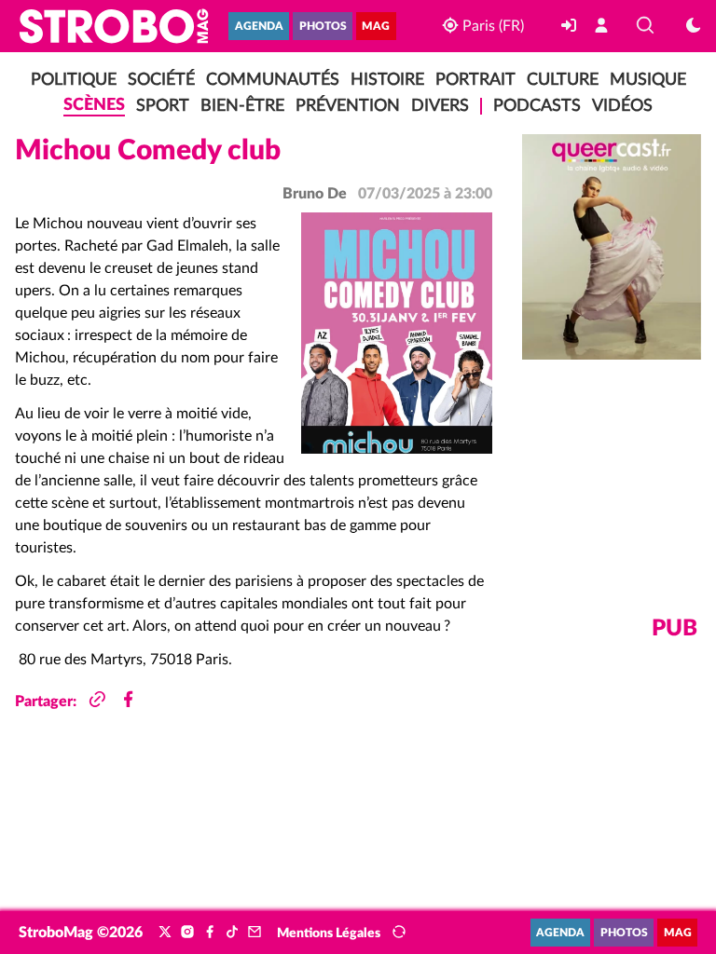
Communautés (272, 80)
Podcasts (537, 106)
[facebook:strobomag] (209, 932)
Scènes (94, 105)
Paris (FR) (491, 26)
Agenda (259, 26)
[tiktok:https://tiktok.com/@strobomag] (232, 932)
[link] (570, 26)
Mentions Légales (328, 933)
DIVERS (440, 106)
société (161, 80)
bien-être (242, 106)
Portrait (475, 80)
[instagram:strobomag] (187, 932)
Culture (563, 80)
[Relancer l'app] (399, 932)
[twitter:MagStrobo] (165, 932)
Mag (376, 26)
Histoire (387, 80)
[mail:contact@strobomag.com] (254, 932)
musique (648, 80)
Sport (162, 106)
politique (74, 80)
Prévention (348, 106)
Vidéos (622, 106)
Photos (323, 26)
